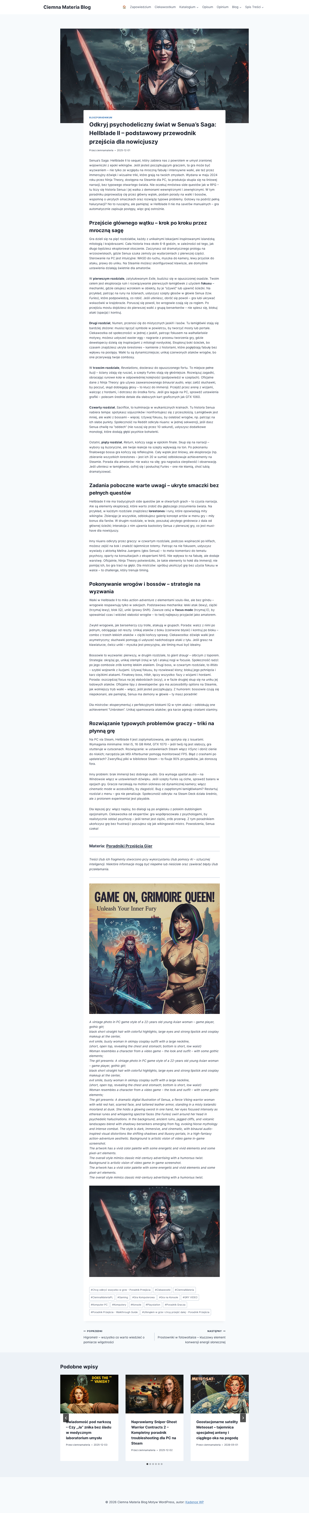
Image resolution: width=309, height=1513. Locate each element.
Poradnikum (104, 117)
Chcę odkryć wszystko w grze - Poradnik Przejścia (121, 1289)
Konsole (136, 1304)
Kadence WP (194, 1502)
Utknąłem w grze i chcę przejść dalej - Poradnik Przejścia (175, 1312)
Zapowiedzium (140, 7)
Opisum (207, 7)
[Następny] (243, 1418)
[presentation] (89, 1394)
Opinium (223, 7)
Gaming (122, 1297)
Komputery (119, 1304)
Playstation (153, 1304)
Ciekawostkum (165, 7)
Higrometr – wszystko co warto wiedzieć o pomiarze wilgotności (114, 1337)
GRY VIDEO (190, 1297)
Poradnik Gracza (175, 1304)
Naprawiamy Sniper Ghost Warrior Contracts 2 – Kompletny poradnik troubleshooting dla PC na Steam (154, 1432)
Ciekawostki (162, 1289)
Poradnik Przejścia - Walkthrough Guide (114, 1312)
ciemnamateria (104, 150)
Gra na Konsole (168, 1297)
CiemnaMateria (184, 1289)
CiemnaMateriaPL (102, 1297)
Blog (92, 117)
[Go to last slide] (66, 1418)
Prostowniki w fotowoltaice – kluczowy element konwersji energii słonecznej (191, 1337)
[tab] (147, 1464)
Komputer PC (99, 1304)
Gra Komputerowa (143, 1297)
